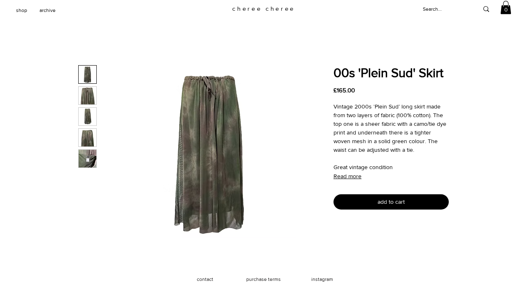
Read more (347, 176)
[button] (505, 7)
